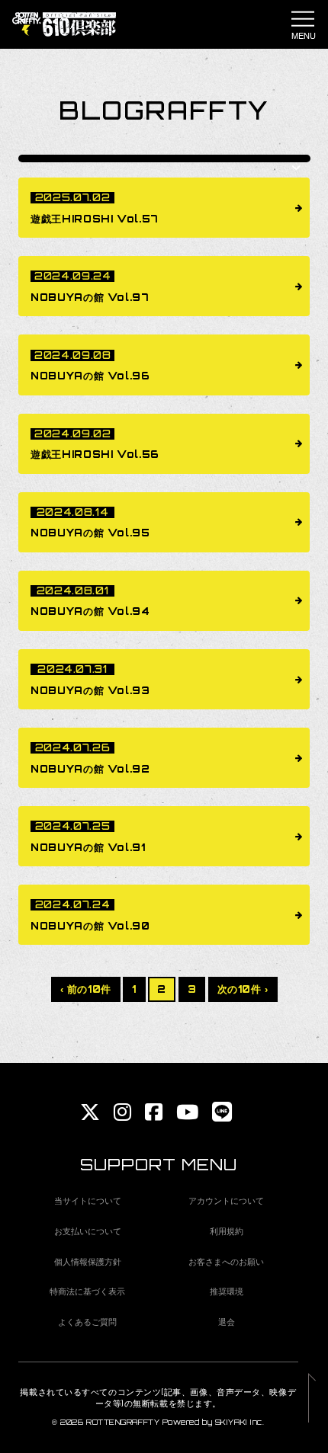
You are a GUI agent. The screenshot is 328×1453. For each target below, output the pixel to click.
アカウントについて (226, 1200)
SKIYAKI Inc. (240, 1422)
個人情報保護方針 (87, 1261)
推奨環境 (226, 1291)
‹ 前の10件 (86, 989)
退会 (226, 1321)
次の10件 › (243, 989)
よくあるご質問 (87, 1321)
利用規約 (226, 1230)
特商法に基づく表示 (87, 1291)
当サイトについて (87, 1200)
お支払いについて (87, 1230)
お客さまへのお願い (226, 1261)
